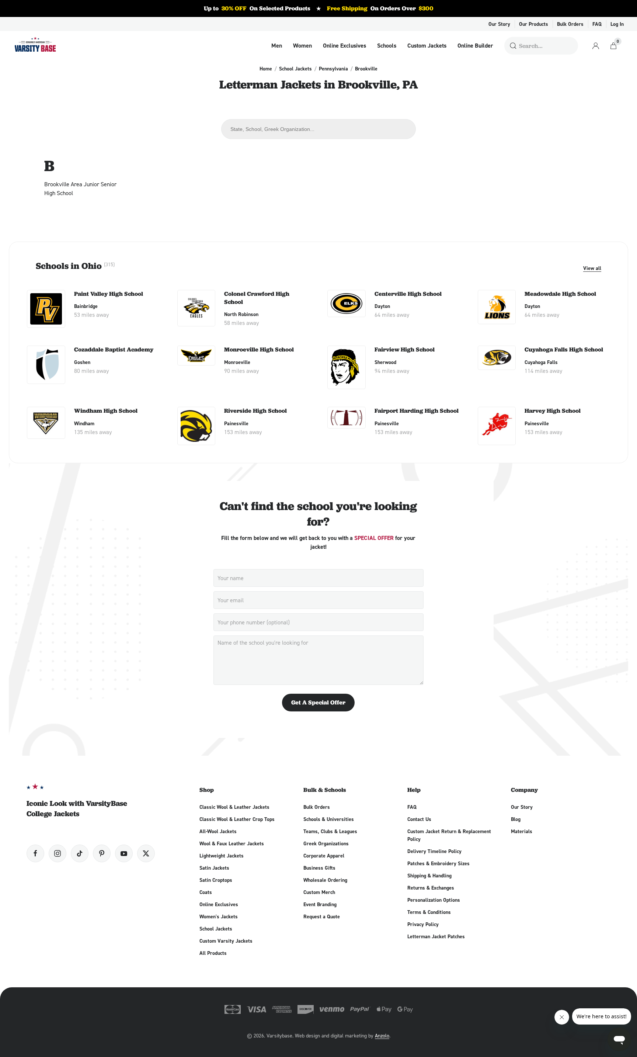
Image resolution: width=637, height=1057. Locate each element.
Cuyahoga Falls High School (564, 349)
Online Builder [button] (475, 45)
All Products (213, 953)
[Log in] (596, 46)
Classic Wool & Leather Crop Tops (237, 819)
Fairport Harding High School (417, 411)
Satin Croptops (215, 880)
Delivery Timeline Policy (434, 851)
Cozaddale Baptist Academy (113, 349)
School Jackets (295, 68)
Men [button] (276, 45)
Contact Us (419, 819)
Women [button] (302, 45)
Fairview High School (405, 349)
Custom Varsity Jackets (226, 941)
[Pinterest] (102, 853)
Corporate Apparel (323, 855)
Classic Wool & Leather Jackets (234, 807)
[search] (513, 46)
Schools (386, 45)
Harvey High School (553, 411)
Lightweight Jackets (221, 855)
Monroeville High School (259, 349)
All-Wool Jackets (218, 831)
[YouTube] (124, 853)
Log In (617, 24)
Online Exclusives (344, 45)
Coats (205, 892)
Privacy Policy (423, 924)
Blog (516, 819)
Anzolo (382, 1035)
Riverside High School (255, 411)
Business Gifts (319, 867)
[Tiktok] (79, 853)
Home (266, 68)
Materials (521, 831)
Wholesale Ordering (325, 880)
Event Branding (320, 904)
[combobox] (318, 129)
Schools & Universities (328, 819)
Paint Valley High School (108, 294)
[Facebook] (35, 853)
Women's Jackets (218, 916)
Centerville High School (408, 294)
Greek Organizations (326, 843)
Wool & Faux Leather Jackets (231, 843)
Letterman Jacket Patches (436, 936)
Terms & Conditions (429, 912)
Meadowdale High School (560, 294)
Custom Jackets (426, 45)
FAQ (597, 24)
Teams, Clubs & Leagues (330, 831)
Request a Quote (321, 916)
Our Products (533, 24)
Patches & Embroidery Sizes (438, 863)
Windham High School (106, 411)
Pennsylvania (333, 68)
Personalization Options (433, 900)
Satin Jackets (214, 867)
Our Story (499, 24)
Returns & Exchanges (430, 887)
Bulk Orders (570, 24)
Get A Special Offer (318, 702)
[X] (146, 853)
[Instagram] (57, 853)
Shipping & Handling (429, 875)
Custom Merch (319, 892)
